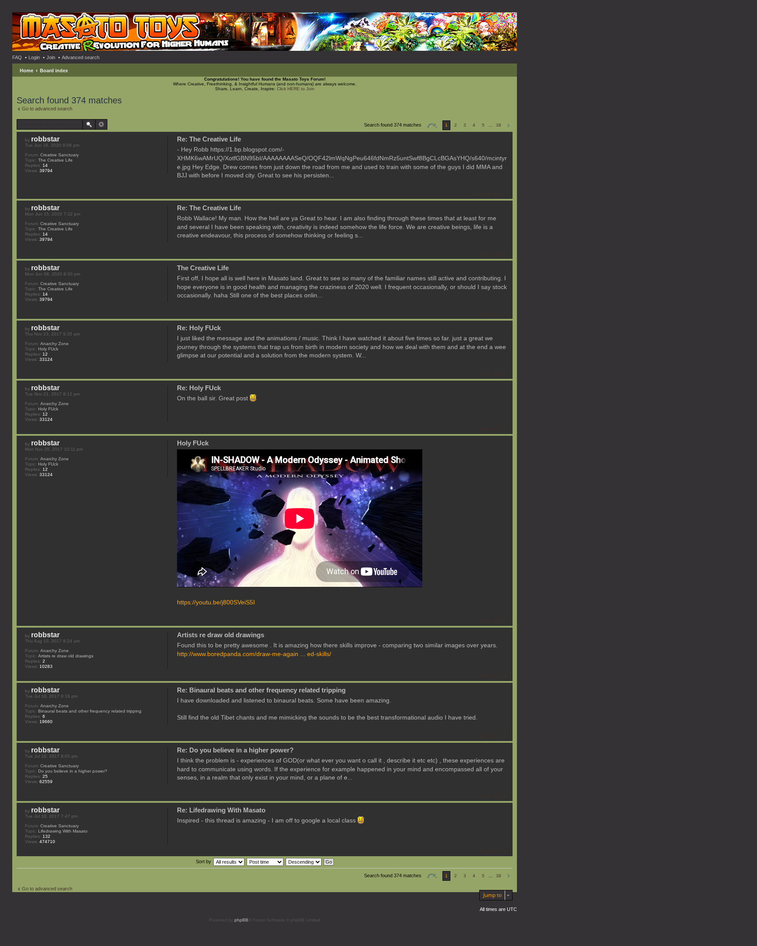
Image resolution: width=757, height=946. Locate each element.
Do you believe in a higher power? (72, 771)
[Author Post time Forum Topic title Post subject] (265, 861)
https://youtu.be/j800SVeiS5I (216, 602)
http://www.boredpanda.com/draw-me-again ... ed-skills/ (254, 653)
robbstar (45, 139)
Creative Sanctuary (59, 154)
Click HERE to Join (296, 88)
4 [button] (474, 125)
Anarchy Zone (54, 343)
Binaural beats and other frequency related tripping (89, 711)
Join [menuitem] (50, 57)
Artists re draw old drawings (65, 655)
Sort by (203, 861)
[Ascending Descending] (304, 861)
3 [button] (464, 125)
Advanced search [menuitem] (80, 57)
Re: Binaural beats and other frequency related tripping (261, 690)
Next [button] (508, 125)
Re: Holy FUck (199, 328)
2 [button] (455, 125)
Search (89, 124)
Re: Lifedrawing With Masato (221, 810)
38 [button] (498, 125)
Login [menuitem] (34, 57)
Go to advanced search (47, 108)
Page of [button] (432, 125)
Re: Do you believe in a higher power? (235, 750)
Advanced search (101, 124)
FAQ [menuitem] (17, 57)
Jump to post (489, 193)
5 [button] (483, 125)
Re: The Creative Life (209, 139)
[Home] (50, 26)
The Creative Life (55, 160)
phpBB (241, 920)
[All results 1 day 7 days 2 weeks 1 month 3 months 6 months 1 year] (228, 861)
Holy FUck (48, 348)
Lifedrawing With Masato (63, 831)
